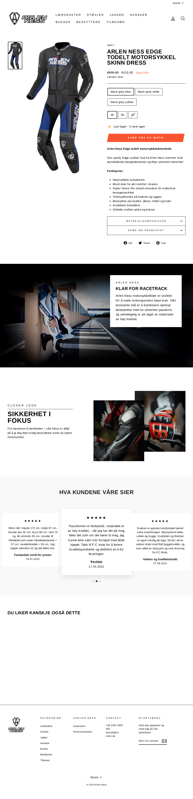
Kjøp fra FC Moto (146, 137)
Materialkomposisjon (146, 221)
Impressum (79, 726)
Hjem (110, 45)
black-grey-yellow (122, 102)
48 (112, 114)
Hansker (139, 14)
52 (133, 114)
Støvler (95, 14)
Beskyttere (88, 22)
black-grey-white (148, 91)
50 (122, 114)
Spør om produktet (146, 230)
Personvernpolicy (82, 731)
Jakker (117, 14)
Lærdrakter (68, 14)
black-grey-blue (121, 91)
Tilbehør (115, 22)
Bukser (63, 22)
